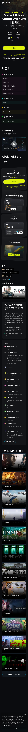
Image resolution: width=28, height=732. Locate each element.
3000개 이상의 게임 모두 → (14, 12)
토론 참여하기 (10, 442)
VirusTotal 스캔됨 (10, 40)
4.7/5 (9, 32)
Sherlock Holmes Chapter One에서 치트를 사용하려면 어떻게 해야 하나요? (13, 329)
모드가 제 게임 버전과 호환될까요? (14, 334)
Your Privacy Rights (14, 728)
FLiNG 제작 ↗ (18, 40)
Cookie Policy (7, 725)
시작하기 (14, 48)
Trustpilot (7, 322)
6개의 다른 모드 (21, 57)
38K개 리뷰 (9, 34)
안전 (9, 38)
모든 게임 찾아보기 (14, 674)
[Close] (25, 714)
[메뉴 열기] (25, 2)
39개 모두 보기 (5, 279)
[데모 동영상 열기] (14, 144)
